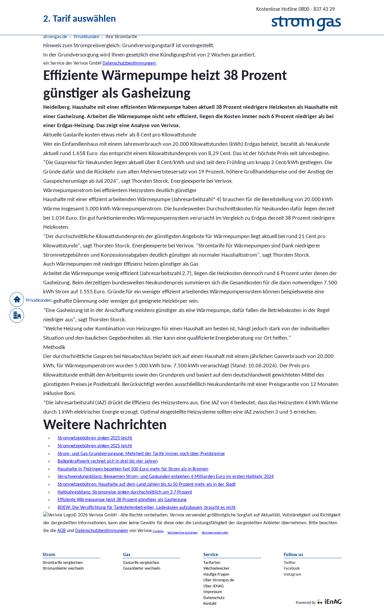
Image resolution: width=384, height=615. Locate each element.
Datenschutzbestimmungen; (130, 63)
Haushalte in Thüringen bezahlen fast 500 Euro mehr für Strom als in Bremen (133, 469)
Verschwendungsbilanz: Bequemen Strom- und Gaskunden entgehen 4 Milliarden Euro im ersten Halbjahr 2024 (166, 476)
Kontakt (210, 603)
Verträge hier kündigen (182, 532)
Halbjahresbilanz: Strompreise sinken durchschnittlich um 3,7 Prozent (125, 492)
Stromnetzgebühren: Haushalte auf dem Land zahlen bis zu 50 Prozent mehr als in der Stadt (147, 484)
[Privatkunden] (16, 298)
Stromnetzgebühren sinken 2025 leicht (95, 438)
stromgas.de (55, 37)
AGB (61, 530)
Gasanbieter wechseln (141, 568)
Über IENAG (213, 586)
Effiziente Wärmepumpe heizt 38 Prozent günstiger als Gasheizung (122, 499)
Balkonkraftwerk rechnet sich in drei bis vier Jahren (108, 461)
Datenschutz (214, 598)
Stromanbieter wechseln (63, 568)
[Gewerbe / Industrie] (16, 314)
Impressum (212, 592)
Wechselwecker (216, 568)
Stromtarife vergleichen (62, 563)
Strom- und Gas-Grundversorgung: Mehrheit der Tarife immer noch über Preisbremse (141, 453)
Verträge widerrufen (215, 532)
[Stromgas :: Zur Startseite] (306, 25)
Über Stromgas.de (218, 580)
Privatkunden (86, 37)
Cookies (158, 531)
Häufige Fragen (216, 574)
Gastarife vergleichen (141, 563)
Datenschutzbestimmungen (101, 530)
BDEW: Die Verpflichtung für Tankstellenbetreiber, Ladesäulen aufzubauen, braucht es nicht (147, 507)
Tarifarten (211, 563)
